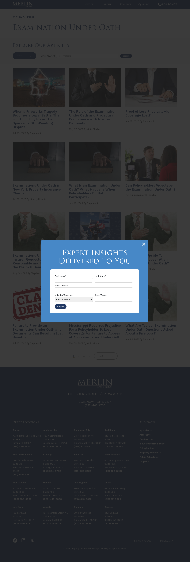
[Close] (143, 244)
